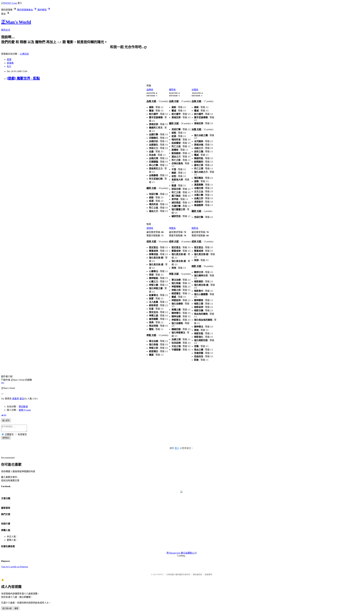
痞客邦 (15, 398)
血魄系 (149, 89)
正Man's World (16, 22)
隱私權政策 (197, 574)
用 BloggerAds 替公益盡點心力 (181, 553)
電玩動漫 (23, 406)
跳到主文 (5, 30)
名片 (9, 66)
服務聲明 (208, 574)
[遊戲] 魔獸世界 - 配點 (23, 78)
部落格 (10, 63)
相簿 (9, 59)
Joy (2, 382)
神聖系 (172, 228)
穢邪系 (172, 89)
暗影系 (195, 228)
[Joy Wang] (181, 492)
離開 (16, 608)
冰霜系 (195, 89)
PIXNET (160, 574)
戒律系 (149, 228)
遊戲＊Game (25, 410)
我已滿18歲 (7, 608)
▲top (3, 415)
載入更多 (6, 420)
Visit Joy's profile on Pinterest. (14, 566)
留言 (22, 398)
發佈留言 (6, 438)
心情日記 (24, 54)
